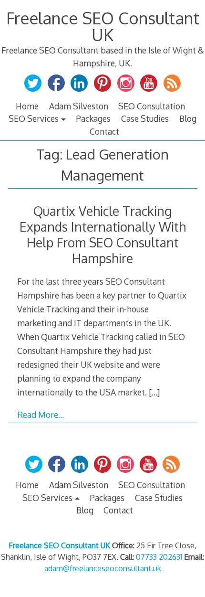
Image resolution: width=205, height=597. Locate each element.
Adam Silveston (78, 106)
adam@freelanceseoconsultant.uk (102, 568)
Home (27, 106)
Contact (104, 131)
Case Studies (145, 118)
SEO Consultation (151, 106)
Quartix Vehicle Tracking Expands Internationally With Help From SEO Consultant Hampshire (103, 234)
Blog (187, 118)
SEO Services (34, 118)
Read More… (40, 414)
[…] (154, 392)
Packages (93, 118)
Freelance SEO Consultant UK (102, 26)
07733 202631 (159, 557)
